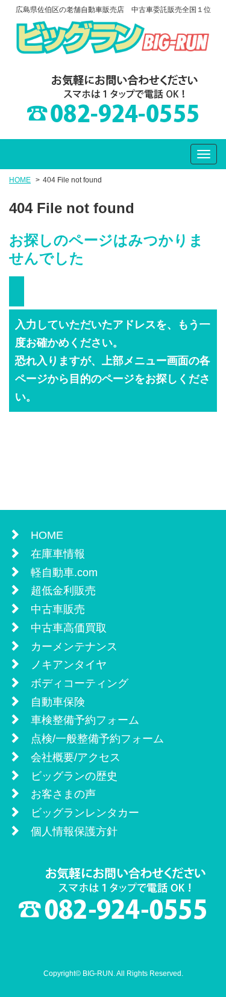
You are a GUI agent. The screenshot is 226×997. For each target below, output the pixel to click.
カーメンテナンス (74, 647)
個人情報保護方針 (74, 831)
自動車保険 (58, 702)
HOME (20, 180)
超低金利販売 (63, 591)
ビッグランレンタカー (85, 813)
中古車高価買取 (69, 628)
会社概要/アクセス (76, 757)
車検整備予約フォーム (85, 720)
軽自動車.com (64, 573)
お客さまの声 (63, 794)
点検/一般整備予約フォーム (97, 739)
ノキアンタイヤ (69, 665)
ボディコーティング (79, 683)
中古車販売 (58, 609)
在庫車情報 (58, 554)
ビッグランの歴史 (74, 776)
